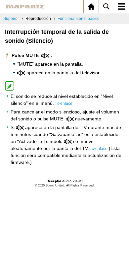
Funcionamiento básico (79, 18)
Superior (11, 18)
